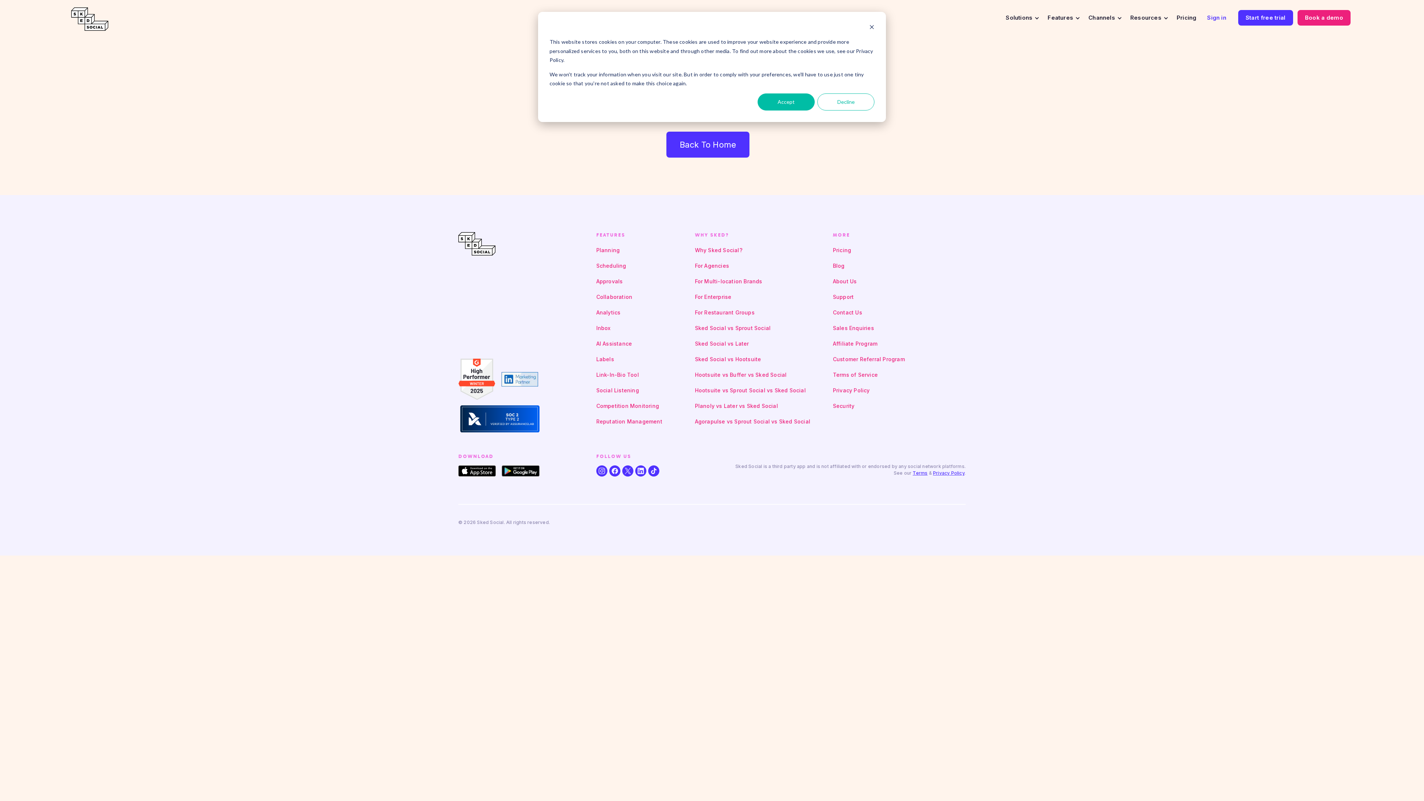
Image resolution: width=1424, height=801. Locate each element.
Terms (920, 473)
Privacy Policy (949, 473)
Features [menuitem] (610, 235)
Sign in (1216, 17)
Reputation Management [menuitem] (629, 421)
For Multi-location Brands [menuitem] (728, 281)
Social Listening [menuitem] (617, 390)
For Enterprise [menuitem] (713, 297)
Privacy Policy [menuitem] (851, 390)
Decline (846, 102)
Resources (1145, 17)
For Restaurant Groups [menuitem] (725, 312)
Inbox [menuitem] (603, 328)
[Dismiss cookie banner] (871, 28)
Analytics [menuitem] (608, 312)
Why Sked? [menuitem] (712, 235)
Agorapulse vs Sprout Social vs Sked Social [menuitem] (752, 421)
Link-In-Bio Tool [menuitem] (617, 375)
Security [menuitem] (844, 406)
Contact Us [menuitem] (847, 312)
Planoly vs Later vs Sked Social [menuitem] (736, 406)
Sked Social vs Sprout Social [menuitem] (733, 328)
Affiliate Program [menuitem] (855, 343)
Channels (1101, 17)
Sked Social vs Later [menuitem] (722, 343)
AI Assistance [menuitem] (614, 343)
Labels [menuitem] (605, 359)
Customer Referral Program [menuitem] (869, 359)
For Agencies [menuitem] (712, 266)
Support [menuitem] (843, 297)
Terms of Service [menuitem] (855, 375)
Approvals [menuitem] (609, 281)
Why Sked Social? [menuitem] (718, 250)
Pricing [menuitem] (842, 250)
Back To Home (708, 144)
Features (1060, 17)
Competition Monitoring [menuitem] (627, 406)
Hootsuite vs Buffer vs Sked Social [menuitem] (741, 375)
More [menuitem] (841, 235)
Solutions (1019, 17)
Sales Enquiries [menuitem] (853, 328)
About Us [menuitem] (845, 281)
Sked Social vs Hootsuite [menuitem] (728, 359)
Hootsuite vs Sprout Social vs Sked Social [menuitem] (750, 390)
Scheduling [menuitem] (611, 266)
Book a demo (1324, 17)
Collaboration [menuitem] (614, 297)
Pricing (1186, 17)
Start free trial (1266, 17)
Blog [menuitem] (839, 266)
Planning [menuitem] (608, 250)
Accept (786, 102)
